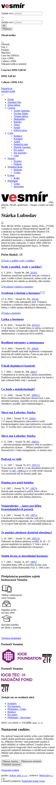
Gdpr (16, 155)
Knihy (17, 178)
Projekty (18, 161)
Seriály (17, 127)
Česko (17, 183)
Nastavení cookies (10, 770)
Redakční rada (21, 144)
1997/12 (36, 465)
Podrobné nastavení (11, 764)
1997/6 (33, 488)
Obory (17, 124)
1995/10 (36, 538)
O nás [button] (10, 133)
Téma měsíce (13, 105)
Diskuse (18, 164)
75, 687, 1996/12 (17, 470)
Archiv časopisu (22, 110)
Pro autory (19, 150)
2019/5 (33, 272)
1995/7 (33, 562)
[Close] (2, 42)
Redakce (18, 136)
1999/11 (35, 441)
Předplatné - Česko (16, 709)
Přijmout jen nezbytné (31, 761)
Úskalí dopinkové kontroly (18, 365)
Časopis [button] (11, 107)
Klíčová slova (20, 130)
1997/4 (33, 515)
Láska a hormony (12, 319)
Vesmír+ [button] (11, 158)
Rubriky (18, 122)
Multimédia (19, 119)
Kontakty (18, 138)
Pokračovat (6, 88)
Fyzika (17, 172)
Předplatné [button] (12, 181)
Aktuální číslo (14, 102)
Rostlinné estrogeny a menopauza (22, 342)
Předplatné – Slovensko (19, 717)
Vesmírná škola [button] (14, 166)
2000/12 (36, 395)
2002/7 (33, 371)
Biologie (18, 169)
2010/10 (36, 325)
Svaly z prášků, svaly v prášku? (21, 266)
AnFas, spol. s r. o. (18, 775)
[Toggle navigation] (2, 94)
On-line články (21, 113)
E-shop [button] (10, 175)
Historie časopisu (22, 147)
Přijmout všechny (10, 761)
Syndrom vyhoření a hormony (20, 293)
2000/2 (32, 418)
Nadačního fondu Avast (33, 781)
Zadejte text (7, 13)
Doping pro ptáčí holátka (17, 482)
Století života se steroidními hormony (24, 556)
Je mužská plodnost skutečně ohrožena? (26, 532)
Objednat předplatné (11, 638)
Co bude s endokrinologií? (18, 389)
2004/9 (35, 348)
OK (3, 26)
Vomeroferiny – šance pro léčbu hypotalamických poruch (21, 507)
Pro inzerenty (20, 152)
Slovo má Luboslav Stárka (18, 412)
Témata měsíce (21, 116)
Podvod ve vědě (11, 459)
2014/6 (35, 299)
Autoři (17, 141)
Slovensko (19, 186)
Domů (10, 99)
